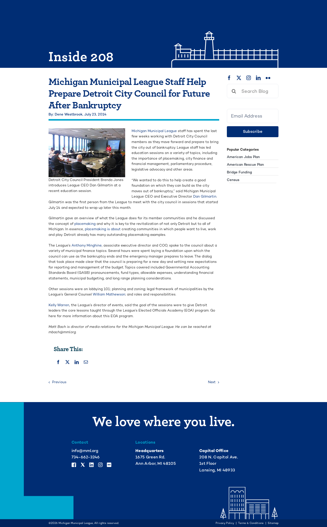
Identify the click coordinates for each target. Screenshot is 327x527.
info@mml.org (85, 450)
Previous (59, 382)
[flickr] (268, 77)
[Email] (85, 362)
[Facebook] (58, 362)
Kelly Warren (59, 305)
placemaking (85, 224)
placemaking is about (103, 229)
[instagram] (248, 77)
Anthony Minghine (87, 245)
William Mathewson (109, 294)
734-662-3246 (86, 457)
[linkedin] (258, 77)
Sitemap (273, 523)
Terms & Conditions (251, 523)
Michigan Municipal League (154, 131)
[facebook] (229, 77)
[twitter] (239, 77)
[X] (67, 362)
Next (212, 382)
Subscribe (252, 131)
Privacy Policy (225, 523)
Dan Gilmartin (204, 196)
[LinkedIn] (76, 362)
